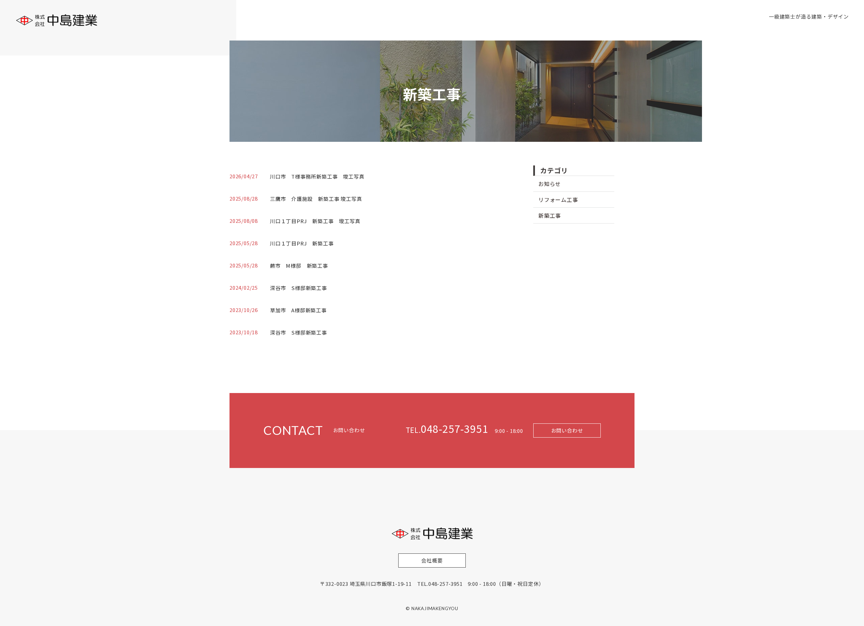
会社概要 (431, 560)
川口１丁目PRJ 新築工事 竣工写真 (315, 221)
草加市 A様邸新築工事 (298, 310)
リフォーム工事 (558, 199)
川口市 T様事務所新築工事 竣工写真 (317, 176)
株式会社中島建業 (56, 20)
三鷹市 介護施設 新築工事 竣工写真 (316, 198)
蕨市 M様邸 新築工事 (299, 265)
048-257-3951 (447, 428)
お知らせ (549, 184)
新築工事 (549, 215)
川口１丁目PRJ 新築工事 (301, 243)
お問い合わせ (567, 430)
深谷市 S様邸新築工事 (301, 287)
